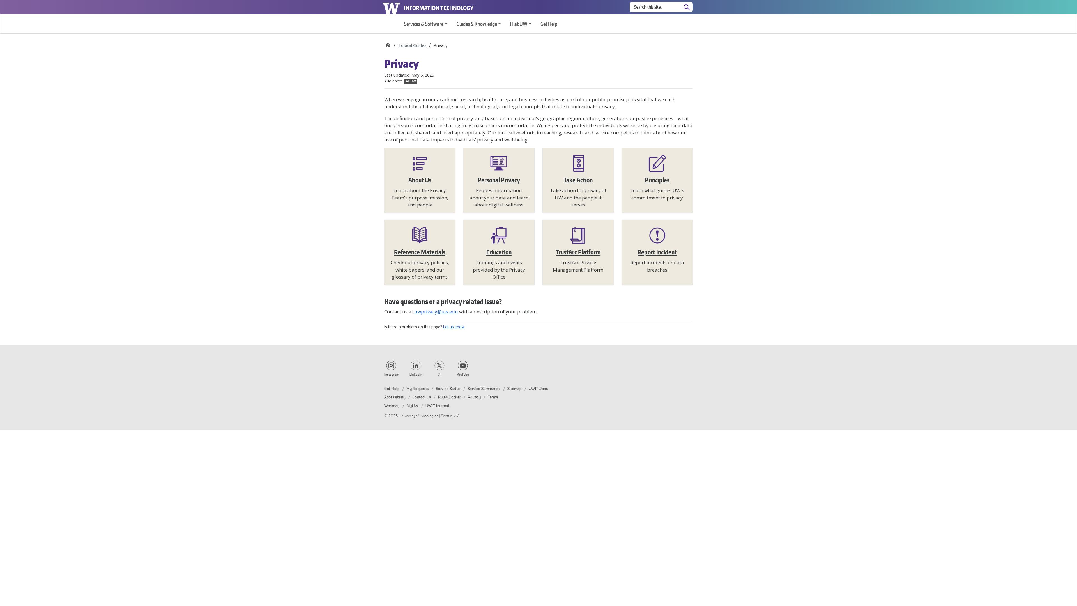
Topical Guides (412, 45)
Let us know (454, 326)
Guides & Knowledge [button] (477, 23)
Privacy (474, 397)
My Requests (417, 388)
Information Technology (439, 8)
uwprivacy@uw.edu (436, 311)
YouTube (463, 375)
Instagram (391, 375)
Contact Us (422, 397)
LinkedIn (415, 375)
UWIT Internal (437, 405)
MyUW (412, 405)
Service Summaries (484, 388)
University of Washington (391, 7)
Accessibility (395, 397)
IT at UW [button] (518, 23)
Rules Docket (449, 397)
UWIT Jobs (538, 388)
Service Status (448, 388)
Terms (493, 397)
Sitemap (514, 388)
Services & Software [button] (423, 23)
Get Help (548, 23)
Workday (392, 405)
